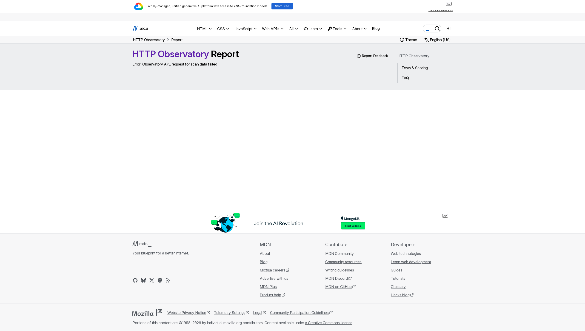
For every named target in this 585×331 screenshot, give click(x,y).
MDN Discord (336, 278)
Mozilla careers (272, 270)
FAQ (405, 78)
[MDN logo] (141, 244)
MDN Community (339, 253)
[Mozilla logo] (147, 312)
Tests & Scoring (415, 68)
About (265, 253)
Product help (270, 295)
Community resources (343, 262)
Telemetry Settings (229, 312)
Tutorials (398, 278)
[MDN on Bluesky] (143, 280)
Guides (396, 270)
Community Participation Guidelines (299, 312)
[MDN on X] (151, 280)
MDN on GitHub (338, 286)
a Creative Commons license (328, 322)
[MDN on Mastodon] (160, 280)
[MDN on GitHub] (135, 280)
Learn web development (411, 262)
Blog (376, 28)
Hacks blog (400, 295)
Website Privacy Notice (186, 312)
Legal (257, 312)
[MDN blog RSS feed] (168, 280)
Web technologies (406, 253)
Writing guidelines (339, 270)
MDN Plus (268, 286)
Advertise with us (274, 278)
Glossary (398, 286)
